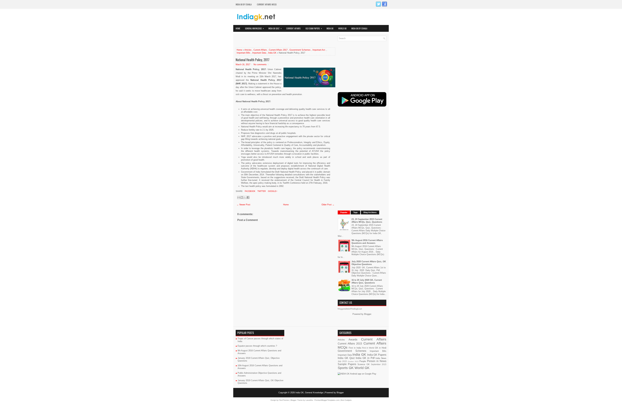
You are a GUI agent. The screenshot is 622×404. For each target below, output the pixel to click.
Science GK (363, 364)
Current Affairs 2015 (350, 343)
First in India (355, 348)
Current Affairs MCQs (267, 4)
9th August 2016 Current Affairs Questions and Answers (367, 241)
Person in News (376, 361)
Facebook (249, 191)
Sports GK (346, 368)
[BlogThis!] (241, 197)
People (362, 361)
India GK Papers (376, 354)
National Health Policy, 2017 (252, 59)
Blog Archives (370, 212)
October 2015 (353, 361)
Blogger (367, 314)
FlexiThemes (284, 400)
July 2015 (342, 361)
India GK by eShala (244, 4)
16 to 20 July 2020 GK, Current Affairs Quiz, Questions (366, 281)
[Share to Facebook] (248, 197)
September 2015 (378, 364)
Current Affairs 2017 (278, 50)
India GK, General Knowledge (309, 392)
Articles (248, 50)
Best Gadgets (346, 400)
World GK (342, 28)
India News (380, 358)
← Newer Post (243, 204)
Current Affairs (293, 28)
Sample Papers (347, 364)
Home (238, 28)
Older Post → (328, 204)
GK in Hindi (380, 348)
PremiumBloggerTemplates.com (326, 400)
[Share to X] (245, 197)
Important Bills (243, 53)
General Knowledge (254, 28)
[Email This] (238, 197)
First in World (368, 348)
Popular (343, 212)
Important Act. (319, 50)
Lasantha (309, 400)
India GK (330, 28)
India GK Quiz (275, 28)
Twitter (261, 191)
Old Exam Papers (313, 28)
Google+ (272, 191)
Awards (353, 339)
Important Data (259, 53)
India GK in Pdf (365, 358)
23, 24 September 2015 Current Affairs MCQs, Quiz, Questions (366, 220)
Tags (355, 212)
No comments (260, 64)
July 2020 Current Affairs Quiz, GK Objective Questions (368, 262)
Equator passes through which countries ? (257, 346)
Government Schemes (300, 50)
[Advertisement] (273, 41)
